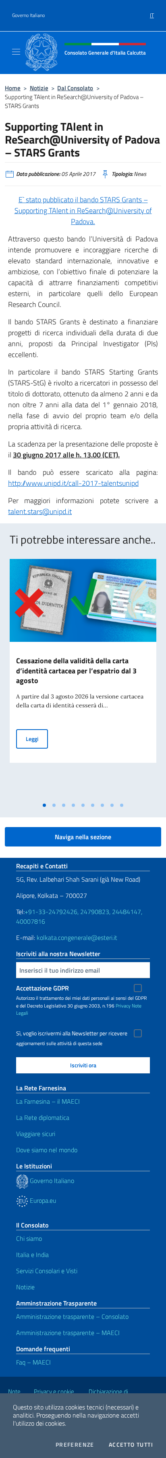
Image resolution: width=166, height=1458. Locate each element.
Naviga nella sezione (83, 837)
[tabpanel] (83, 678)
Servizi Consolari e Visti (46, 1271)
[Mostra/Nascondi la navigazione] (16, 52)
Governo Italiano (28, 15)
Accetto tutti (131, 1444)
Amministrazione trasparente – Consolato (72, 1316)
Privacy (123, 1005)
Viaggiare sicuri (35, 1133)
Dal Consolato (75, 88)
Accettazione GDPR (42, 988)
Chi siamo (29, 1238)
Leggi (37, 738)
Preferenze (75, 1444)
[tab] (44, 805)
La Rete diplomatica (42, 1117)
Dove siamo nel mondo (46, 1150)
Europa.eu (42, 1200)
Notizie (39, 88)
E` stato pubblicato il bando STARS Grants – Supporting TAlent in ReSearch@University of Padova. (83, 210)
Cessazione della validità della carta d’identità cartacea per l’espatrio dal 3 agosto (76, 670)
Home (13, 88)
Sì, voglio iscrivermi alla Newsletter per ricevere (71, 1033)
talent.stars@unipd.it (40, 511)
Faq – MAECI (33, 1362)
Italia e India (32, 1254)
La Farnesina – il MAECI (48, 1101)
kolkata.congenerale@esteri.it (77, 937)
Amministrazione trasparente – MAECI (68, 1332)
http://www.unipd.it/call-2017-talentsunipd (73, 483)
